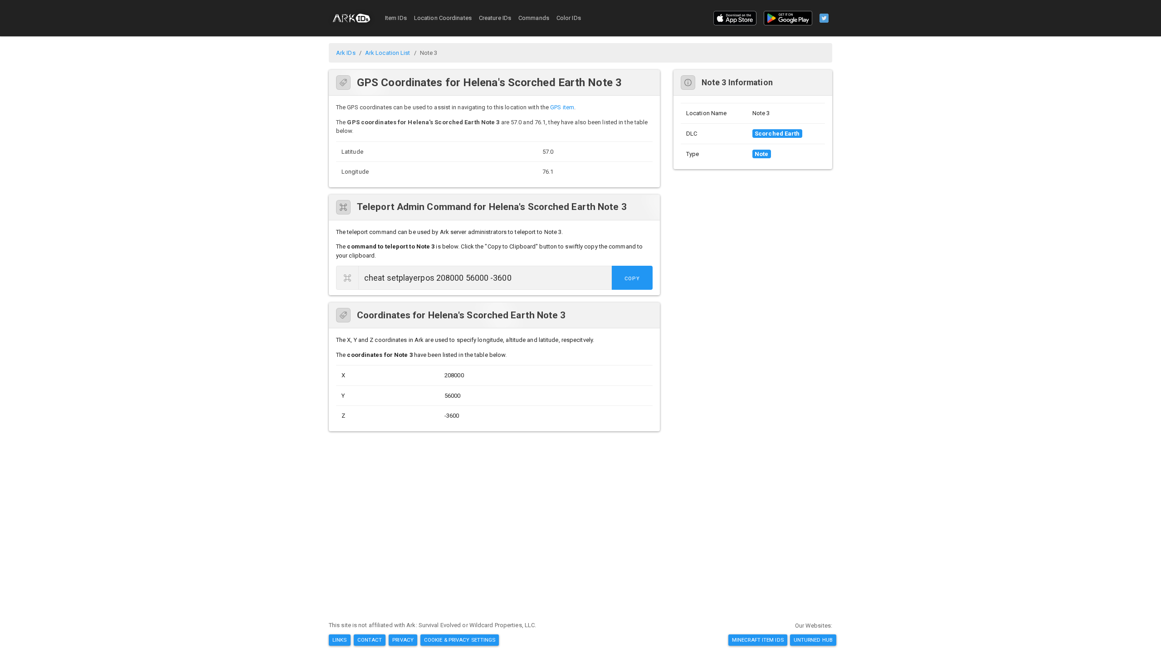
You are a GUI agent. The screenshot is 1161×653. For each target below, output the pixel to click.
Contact (369, 640)
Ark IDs (346, 52)
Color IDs (568, 18)
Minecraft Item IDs (758, 640)
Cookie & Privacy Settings (460, 640)
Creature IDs (495, 18)
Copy (632, 279)
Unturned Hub (813, 640)
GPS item (562, 107)
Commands (533, 18)
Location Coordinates (443, 18)
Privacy (403, 640)
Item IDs (396, 18)
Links (339, 640)
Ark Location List (387, 52)
